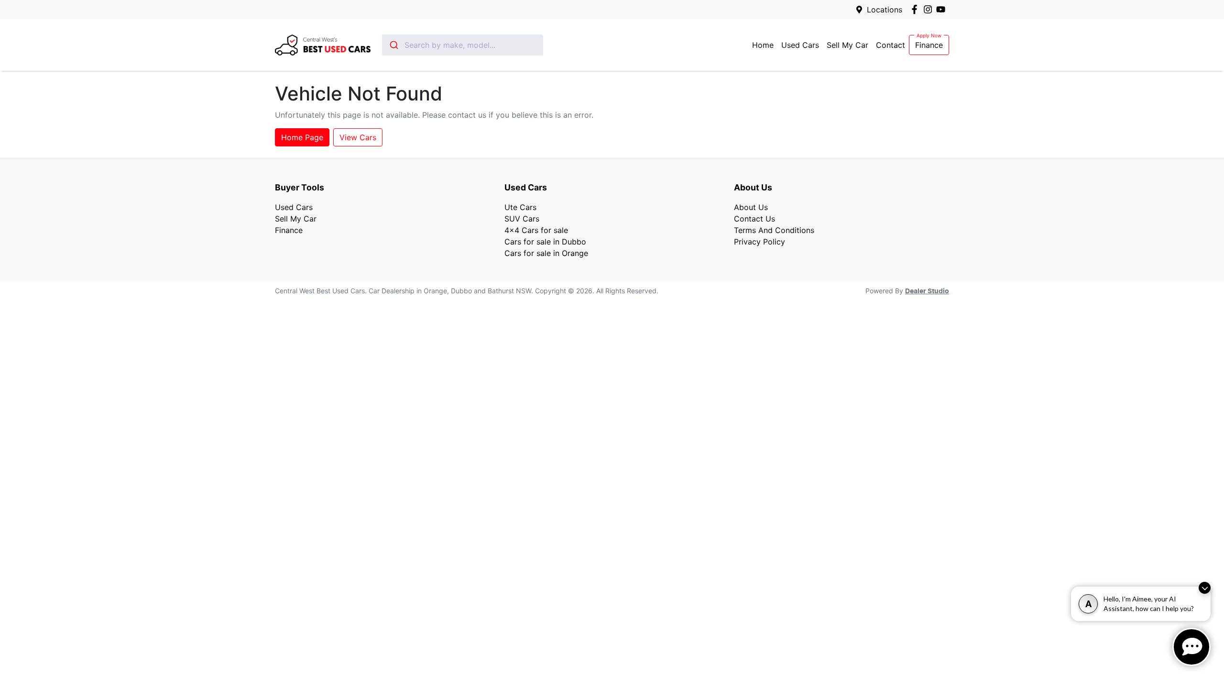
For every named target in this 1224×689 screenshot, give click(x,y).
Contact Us (754, 218)
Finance (929, 45)
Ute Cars (520, 207)
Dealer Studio (927, 291)
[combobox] (462, 45)
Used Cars (800, 45)
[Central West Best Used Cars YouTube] (942, 9)
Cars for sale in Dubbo (545, 241)
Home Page (302, 137)
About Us (751, 207)
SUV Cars (521, 218)
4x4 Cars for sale (536, 230)
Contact (890, 45)
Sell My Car (847, 45)
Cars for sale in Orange (546, 253)
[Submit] (393, 45)
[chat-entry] (1191, 647)
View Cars (357, 137)
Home (763, 45)
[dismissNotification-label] (1205, 588)
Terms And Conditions (774, 230)
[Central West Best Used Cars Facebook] (916, 9)
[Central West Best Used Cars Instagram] (929, 9)
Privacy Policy (759, 241)
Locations (884, 9)
